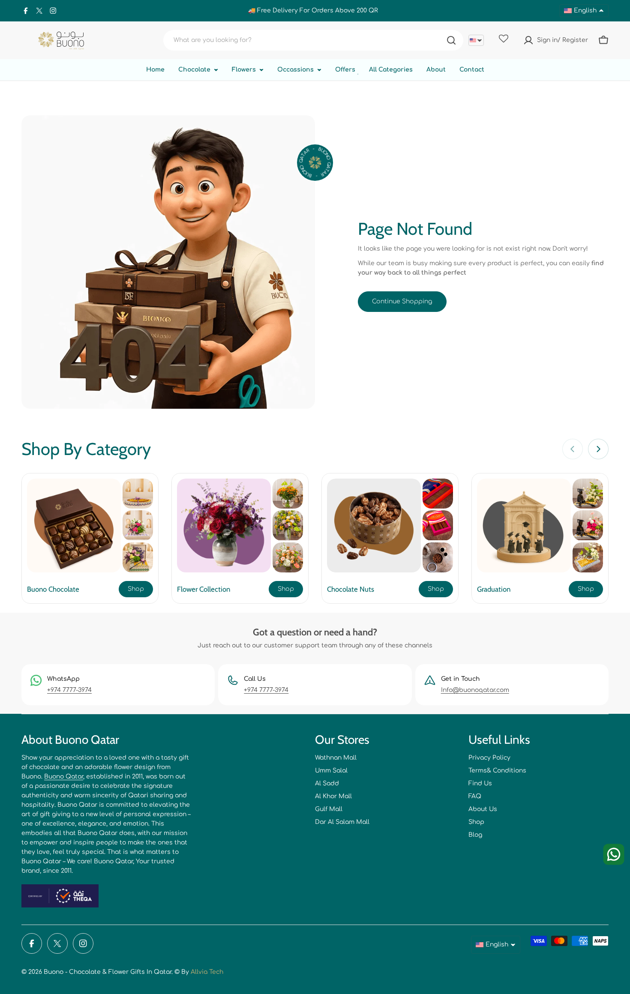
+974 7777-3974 (69, 690)
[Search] (451, 40)
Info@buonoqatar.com (475, 690)
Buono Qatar (63, 776)
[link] (138, 494)
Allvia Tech (207, 972)
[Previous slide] (572, 449)
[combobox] (313, 40)
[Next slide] (598, 449)
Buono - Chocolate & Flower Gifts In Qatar (107, 972)
